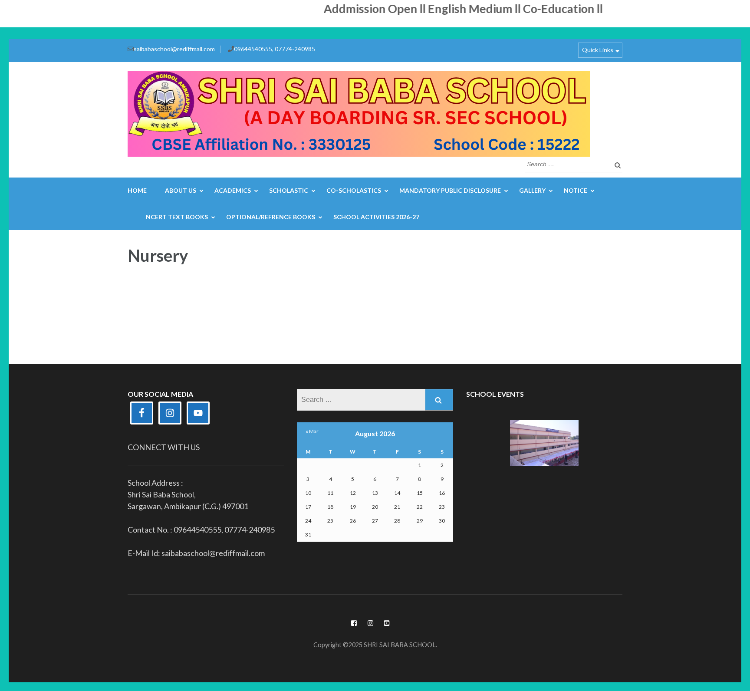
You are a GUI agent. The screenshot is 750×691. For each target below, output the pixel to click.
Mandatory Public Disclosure (450, 190)
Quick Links (597, 49)
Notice (575, 190)
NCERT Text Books (177, 216)
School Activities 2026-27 (376, 216)
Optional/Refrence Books (270, 216)
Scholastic (288, 190)
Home (137, 190)
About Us (180, 190)
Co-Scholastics (353, 190)
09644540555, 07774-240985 (274, 49)
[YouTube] (387, 623)
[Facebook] (354, 623)
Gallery (532, 190)
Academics (232, 190)
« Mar (312, 431)
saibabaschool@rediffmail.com (174, 49)
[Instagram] (370, 623)
